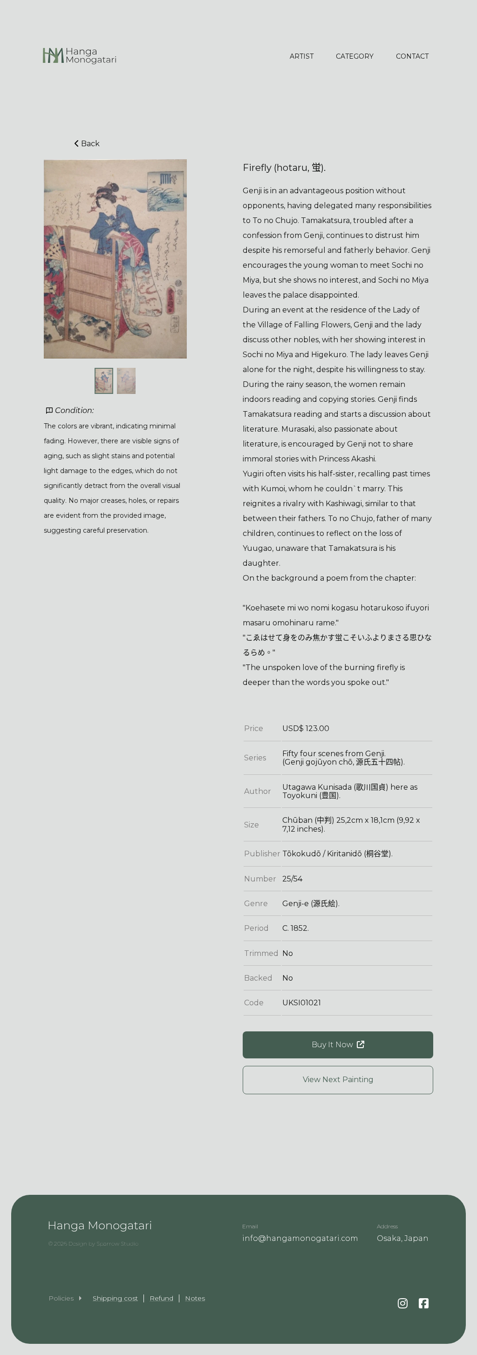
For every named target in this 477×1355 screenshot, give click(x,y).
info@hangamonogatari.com (300, 1238)
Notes (195, 1298)
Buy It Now (332, 1044)
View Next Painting (338, 1079)
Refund (161, 1298)
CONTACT (412, 56)
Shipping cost (115, 1298)
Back (90, 143)
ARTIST (301, 56)
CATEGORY (355, 56)
